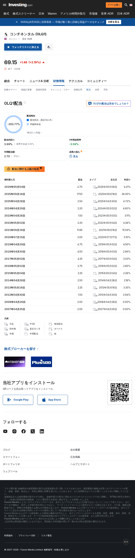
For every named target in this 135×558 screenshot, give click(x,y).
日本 (41, 13)
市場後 (93, 13)
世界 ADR (107, 13)
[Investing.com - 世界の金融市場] (21, 5)
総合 (7, 81)
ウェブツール (10, 471)
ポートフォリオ (11, 464)
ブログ (6, 449)
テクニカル (76, 81)
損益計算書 (26, 89)
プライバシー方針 (26, 535)
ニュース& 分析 (39, 81)
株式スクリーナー (24, 13)
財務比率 (78, 89)
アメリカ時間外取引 (73, 13)
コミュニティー (97, 81)
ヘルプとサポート (80, 464)
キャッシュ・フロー (60, 89)
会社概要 (75, 449)
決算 (97, 89)
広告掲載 (75, 456)
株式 (6, 13)
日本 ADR (123, 13)
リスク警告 (46, 535)
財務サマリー (10, 89)
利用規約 (8, 535)
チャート (19, 81)
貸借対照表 (41, 89)
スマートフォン (11, 456)
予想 (105, 89)
